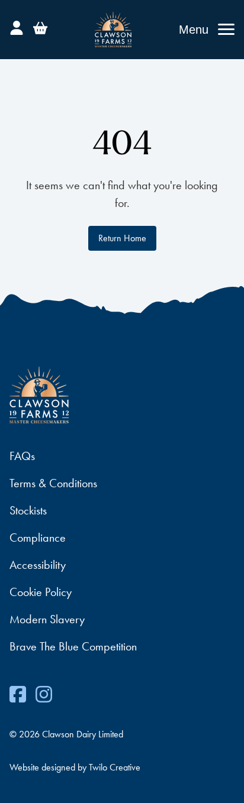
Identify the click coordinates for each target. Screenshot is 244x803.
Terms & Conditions (53, 483)
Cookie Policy (40, 592)
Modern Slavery (47, 619)
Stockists (28, 510)
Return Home (122, 238)
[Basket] (40, 26)
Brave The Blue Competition (73, 646)
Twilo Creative (114, 767)
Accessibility (37, 565)
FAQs (22, 456)
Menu (193, 29)
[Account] (16, 26)
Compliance (37, 537)
